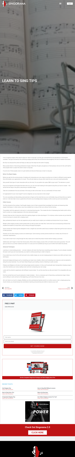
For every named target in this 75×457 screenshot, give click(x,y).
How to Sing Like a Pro (8, 392)
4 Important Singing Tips (8, 397)
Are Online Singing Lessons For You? (47, 397)
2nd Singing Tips (6, 388)
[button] (60, 3)
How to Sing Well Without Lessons (46, 388)
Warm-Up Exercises (43, 392)
